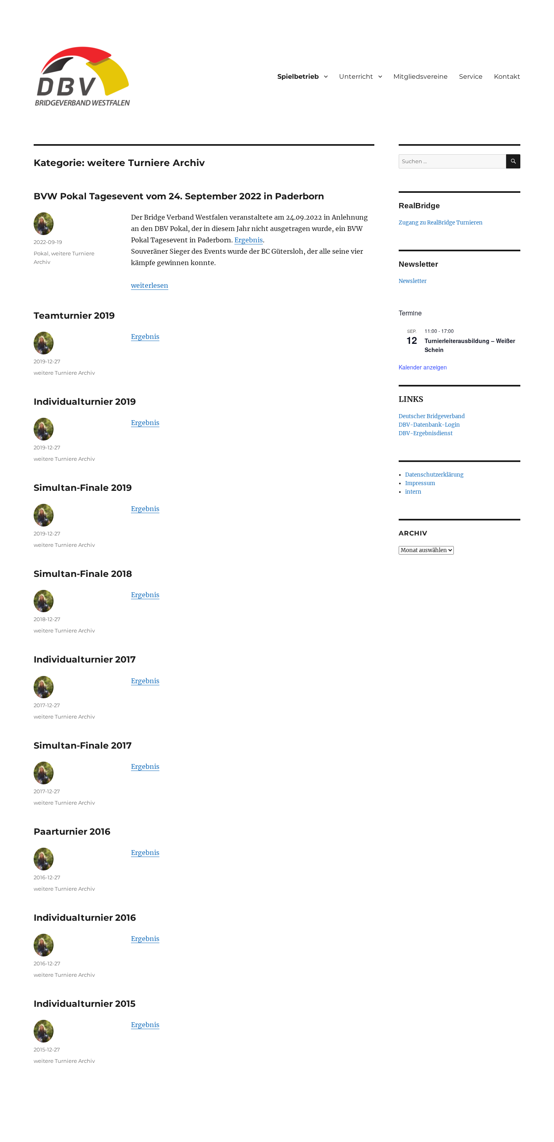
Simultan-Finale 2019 (83, 487)
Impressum (420, 483)
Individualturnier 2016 (85, 917)
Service (471, 76)
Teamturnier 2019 (74, 315)
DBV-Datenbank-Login (429, 424)
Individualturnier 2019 (85, 401)
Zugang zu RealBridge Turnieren (441, 222)
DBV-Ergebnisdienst (426, 433)
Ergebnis (248, 240)
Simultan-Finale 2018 (83, 573)
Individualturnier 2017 (85, 659)
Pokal (41, 253)
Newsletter (413, 281)
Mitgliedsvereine (420, 76)
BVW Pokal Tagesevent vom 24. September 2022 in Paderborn (179, 196)
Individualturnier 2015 (84, 1003)
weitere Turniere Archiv (64, 372)
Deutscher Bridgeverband (432, 416)
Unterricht (356, 76)
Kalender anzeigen (423, 367)
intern (413, 491)
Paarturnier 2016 (72, 831)
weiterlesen (149, 285)
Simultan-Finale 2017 (83, 745)
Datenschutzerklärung (434, 474)
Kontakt (507, 76)
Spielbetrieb (298, 76)
